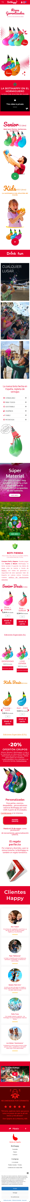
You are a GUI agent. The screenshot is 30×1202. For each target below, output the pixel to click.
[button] (27, 1173)
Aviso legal (24, 1200)
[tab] (15, 1128)
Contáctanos (6, 813)
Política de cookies (7, 1200)
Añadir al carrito (7, 622)
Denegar (15, 1192)
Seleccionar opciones (7, 670)
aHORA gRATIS (15, 820)
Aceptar (15, 1188)
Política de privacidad (16, 1200)
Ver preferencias (15, 1197)
